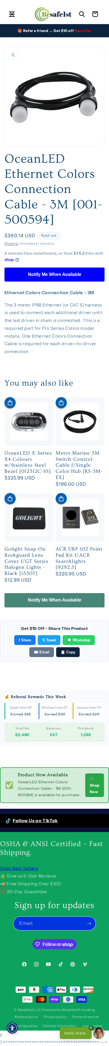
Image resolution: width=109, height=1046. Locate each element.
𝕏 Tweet (49, 640)
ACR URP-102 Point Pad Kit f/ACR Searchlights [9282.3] (79, 558)
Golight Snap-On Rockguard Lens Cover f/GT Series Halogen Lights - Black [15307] (26, 561)
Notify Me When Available (54, 274)
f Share (25, 640)
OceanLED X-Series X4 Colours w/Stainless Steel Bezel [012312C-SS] (28, 462)
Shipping (11, 243)
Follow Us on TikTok (35, 820)
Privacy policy (55, 1017)
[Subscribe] (89, 923)
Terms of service (85, 1017)
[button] (11, 14)
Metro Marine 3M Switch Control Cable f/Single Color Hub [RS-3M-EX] (79, 465)
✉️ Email (41, 652)
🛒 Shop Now (94, 785)
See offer (83, 30)
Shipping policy (24, 1026)
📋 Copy (68, 652)
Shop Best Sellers (19, 868)
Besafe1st (26, 1010)
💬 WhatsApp (78, 640)
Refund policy (26, 1017)
